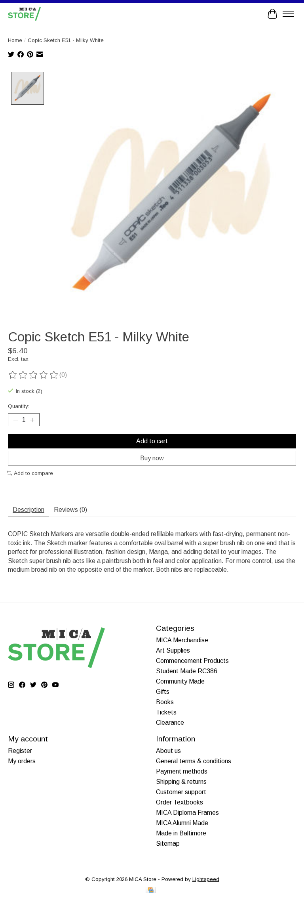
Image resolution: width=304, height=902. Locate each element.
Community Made (180, 681)
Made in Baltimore (181, 833)
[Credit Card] (151, 890)
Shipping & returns (181, 781)
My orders (22, 761)
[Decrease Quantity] (15, 420)
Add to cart (152, 441)
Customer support (181, 792)
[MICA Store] (24, 14)
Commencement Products (192, 660)
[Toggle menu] (288, 14)
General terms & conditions (193, 761)
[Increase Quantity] (32, 420)
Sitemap (168, 843)
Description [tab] (28, 509)
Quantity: (18, 406)
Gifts (162, 691)
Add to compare (33, 473)
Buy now (152, 458)
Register (20, 750)
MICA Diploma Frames (187, 812)
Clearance (170, 722)
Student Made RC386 (186, 671)
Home (15, 40)
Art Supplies (173, 650)
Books (165, 702)
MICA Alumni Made (182, 823)
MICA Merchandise (182, 640)
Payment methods (181, 771)
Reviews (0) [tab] (70, 509)
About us (168, 750)
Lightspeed (205, 879)
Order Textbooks (179, 802)
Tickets (166, 712)
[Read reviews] (33, 375)
